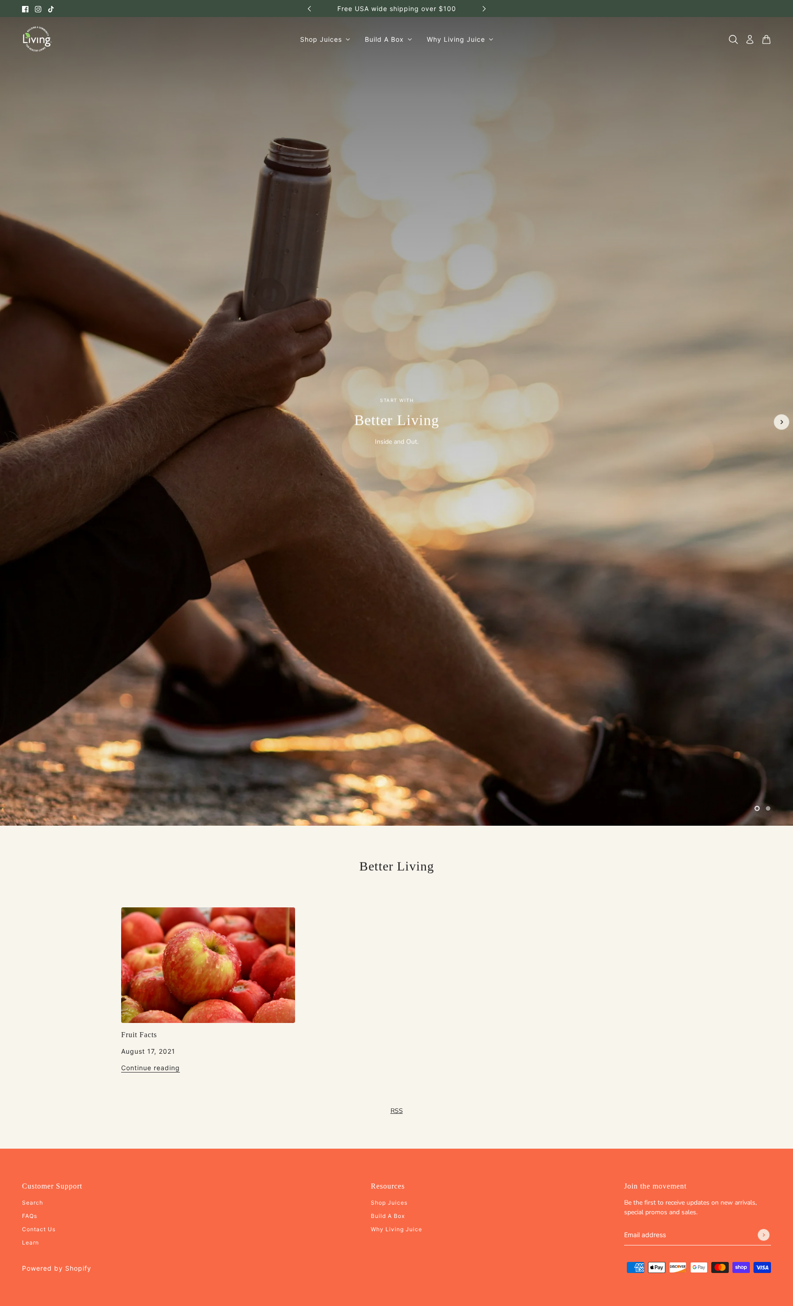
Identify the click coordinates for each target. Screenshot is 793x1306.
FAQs (29, 1215)
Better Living (396, 866)
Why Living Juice (396, 1229)
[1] (757, 808)
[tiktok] (51, 8)
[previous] (309, 8)
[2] (768, 808)
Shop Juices (389, 1202)
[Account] (749, 39)
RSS (397, 1110)
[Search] (733, 39)
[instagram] (38, 8)
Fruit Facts (139, 1035)
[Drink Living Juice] (37, 39)
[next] (484, 8)
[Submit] (764, 1235)
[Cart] (766, 39)
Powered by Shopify (56, 1268)
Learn (30, 1242)
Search (32, 1202)
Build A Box (388, 1215)
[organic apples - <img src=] (208, 965)
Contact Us (39, 1229)
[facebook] (25, 8)
